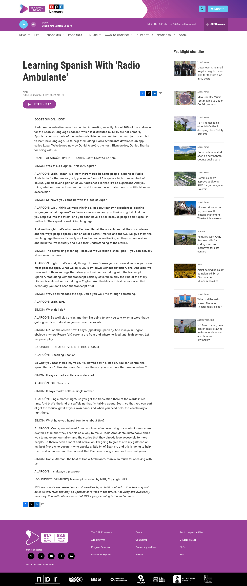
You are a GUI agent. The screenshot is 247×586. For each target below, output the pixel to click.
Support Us (145, 35)
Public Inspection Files (191, 532)
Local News (203, 62)
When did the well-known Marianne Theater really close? (209, 302)
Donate (219, 9)
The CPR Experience (101, 532)
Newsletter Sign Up (101, 554)
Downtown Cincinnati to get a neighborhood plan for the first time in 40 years (210, 72)
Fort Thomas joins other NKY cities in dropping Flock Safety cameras (210, 128)
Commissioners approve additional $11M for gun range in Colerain (210, 183)
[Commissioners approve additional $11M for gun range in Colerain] (185, 179)
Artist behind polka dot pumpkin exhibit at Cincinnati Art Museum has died (210, 275)
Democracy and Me (145, 547)
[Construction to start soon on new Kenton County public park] (185, 153)
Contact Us (141, 539)
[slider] (38, 24)
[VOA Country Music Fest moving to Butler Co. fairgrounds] (185, 98)
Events (138, 532)
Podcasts (75, 35)
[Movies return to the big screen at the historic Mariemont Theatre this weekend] (185, 208)
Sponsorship (166, 35)
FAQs (183, 547)
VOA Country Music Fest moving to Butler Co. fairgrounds (210, 100)
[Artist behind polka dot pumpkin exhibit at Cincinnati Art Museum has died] (185, 271)
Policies (139, 554)
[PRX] (76, 579)
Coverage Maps (188, 539)
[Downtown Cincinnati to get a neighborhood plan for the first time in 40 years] (185, 68)
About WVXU (98, 539)
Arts (199, 264)
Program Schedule (100, 547)
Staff (182, 554)
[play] (23, 24)
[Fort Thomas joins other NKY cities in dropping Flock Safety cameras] (185, 123)
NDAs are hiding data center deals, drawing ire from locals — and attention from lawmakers (210, 332)
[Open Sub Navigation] (29, 35)
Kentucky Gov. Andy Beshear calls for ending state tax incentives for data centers (209, 244)
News (23, 35)
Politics (201, 231)
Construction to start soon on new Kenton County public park (209, 155)
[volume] (33, 24)
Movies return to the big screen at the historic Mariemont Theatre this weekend (209, 212)
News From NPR (205, 320)
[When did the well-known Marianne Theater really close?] (185, 300)
